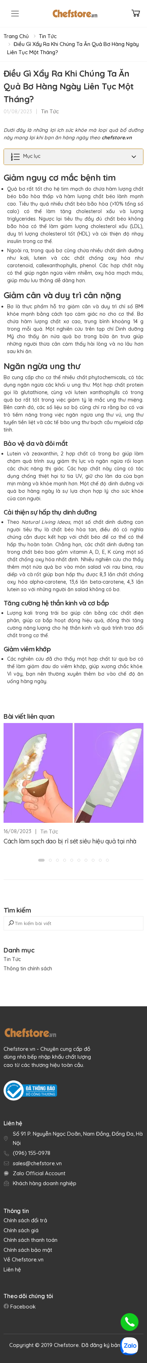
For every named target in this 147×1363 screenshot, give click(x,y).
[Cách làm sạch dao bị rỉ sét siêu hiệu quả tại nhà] (73, 773)
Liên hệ (12, 1269)
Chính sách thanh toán (30, 1239)
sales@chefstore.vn (37, 1163)
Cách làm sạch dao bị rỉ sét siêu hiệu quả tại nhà (70, 841)
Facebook (22, 1306)
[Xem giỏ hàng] (136, 13)
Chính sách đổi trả (25, 1220)
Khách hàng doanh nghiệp (44, 1183)
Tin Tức (48, 36)
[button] (41, 860)
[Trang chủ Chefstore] (75, 13)
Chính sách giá (21, 1230)
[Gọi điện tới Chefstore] (129, 1322)
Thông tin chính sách (28, 968)
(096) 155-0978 (31, 1153)
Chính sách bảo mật (28, 1249)
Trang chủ (16, 36)
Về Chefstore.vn (24, 1259)
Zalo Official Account (39, 1173)
